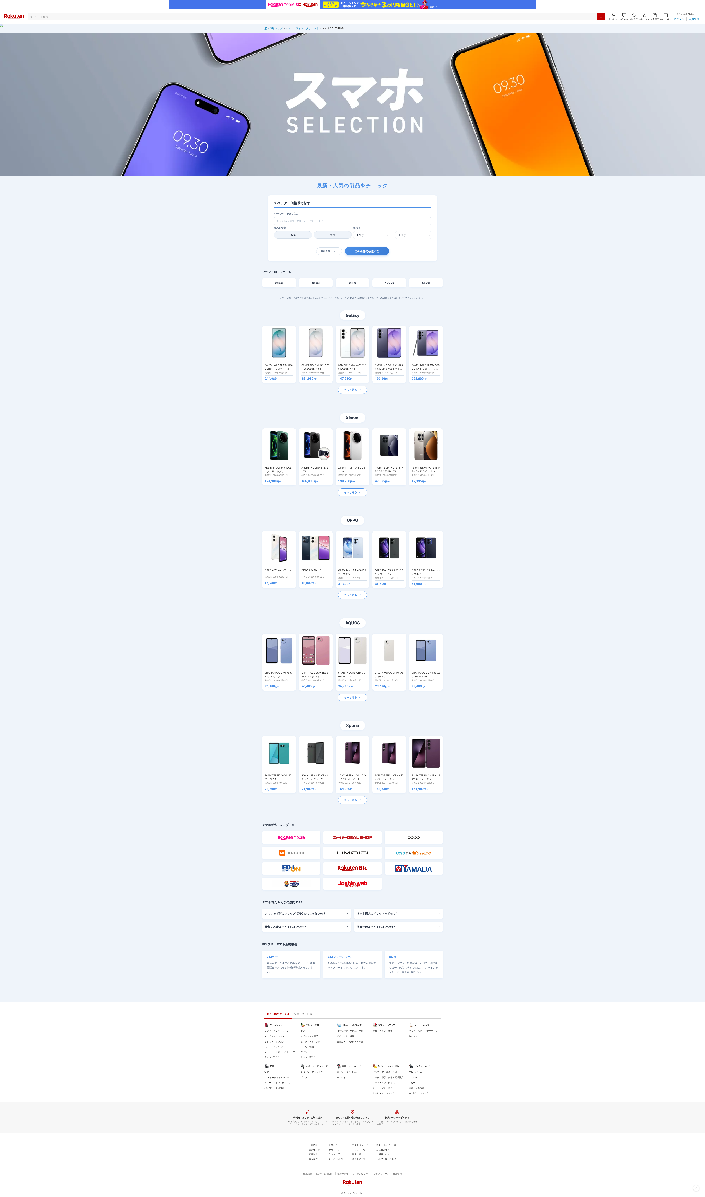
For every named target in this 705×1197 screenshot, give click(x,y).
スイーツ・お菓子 (309, 1036)
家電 (266, 1072)
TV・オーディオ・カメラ (276, 1077)
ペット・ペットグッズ (384, 1082)
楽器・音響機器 (416, 1088)
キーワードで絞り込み (286, 213)
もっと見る (350, 389)
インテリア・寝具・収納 (385, 1072)
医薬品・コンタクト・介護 (350, 1041)
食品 (303, 1031)
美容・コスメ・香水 (383, 1031)
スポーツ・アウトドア (312, 1072)
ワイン (304, 1052)
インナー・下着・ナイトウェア (279, 1052)
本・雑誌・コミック (419, 1093)
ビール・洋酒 (307, 1047)
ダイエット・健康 (345, 1036)
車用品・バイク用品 (347, 1072)
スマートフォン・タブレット (302, 28)
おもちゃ (413, 1036)
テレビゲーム (415, 1072)
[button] (624, 17)
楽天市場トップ (273, 28)
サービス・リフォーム (384, 1093)
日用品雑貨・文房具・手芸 (350, 1031)
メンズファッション (274, 1036)
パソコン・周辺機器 (274, 1088)
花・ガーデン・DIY (382, 1088)
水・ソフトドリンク (310, 1041)
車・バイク (342, 1077)
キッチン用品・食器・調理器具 (388, 1077)
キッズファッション (274, 1041)
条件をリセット (329, 251)
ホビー (412, 1082)
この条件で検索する (367, 251)
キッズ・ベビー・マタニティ (423, 1031)
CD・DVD (414, 1077)
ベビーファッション (274, 1047)
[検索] (601, 16)
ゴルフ (304, 1077)
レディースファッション (276, 1031)
